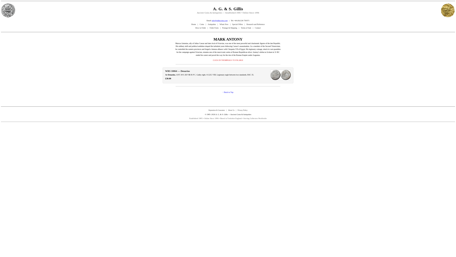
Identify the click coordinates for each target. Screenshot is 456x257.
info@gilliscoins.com (220, 21)
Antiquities (212, 24)
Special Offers (237, 24)
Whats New (224, 24)
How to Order (200, 28)
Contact (258, 28)
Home (193, 24)
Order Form (214, 28)
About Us (231, 110)
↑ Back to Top (228, 92)
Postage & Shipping (229, 28)
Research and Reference (256, 24)
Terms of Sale (246, 28)
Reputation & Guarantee (217, 110)
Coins (202, 24)
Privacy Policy (242, 110)
